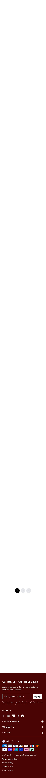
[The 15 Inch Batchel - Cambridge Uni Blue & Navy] (12, 232)
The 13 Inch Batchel (11, 353)
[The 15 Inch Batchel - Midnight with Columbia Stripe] (12, 303)
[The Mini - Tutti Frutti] (33, 303)
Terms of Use (7, 767)
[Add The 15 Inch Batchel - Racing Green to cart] (4, 133)
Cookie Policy (7, 770)
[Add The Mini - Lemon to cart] (25, 361)
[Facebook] (3, 716)
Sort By (39, 55)
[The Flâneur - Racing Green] (33, 75)
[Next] (42, 46)
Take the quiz (14, 504)
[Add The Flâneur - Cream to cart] (4, 430)
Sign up (37, 696)
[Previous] (3, 46)
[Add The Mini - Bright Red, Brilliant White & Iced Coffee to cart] (25, 430)
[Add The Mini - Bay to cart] (25, 518)
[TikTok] (18, 716)
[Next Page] (28, 590)
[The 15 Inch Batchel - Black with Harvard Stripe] (33, 564)
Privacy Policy (7, 763)
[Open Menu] (5, 5)
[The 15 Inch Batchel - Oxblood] (33, 144)
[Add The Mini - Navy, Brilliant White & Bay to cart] (25, 327)
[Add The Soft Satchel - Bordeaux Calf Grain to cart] (4, 361)
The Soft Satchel (31, 282)
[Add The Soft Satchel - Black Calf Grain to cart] (4, 518)
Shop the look (23, 211)
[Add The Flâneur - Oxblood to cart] (4, 64)
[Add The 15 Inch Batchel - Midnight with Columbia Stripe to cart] (4, 292)
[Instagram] (8, 716)
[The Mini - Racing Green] (12, 406)
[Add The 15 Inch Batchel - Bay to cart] (25, 221)
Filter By (26, 55)
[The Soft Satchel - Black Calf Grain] (12, 529)
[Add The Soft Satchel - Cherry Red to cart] (25, 255)
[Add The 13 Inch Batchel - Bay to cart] (4, 327)
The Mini (28, 319)
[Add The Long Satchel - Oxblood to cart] (4, 553)
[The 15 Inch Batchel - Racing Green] (12, 144)
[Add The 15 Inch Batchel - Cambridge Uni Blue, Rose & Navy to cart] (25, 98)
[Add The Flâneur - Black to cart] (4, 98)
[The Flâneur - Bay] (33, 406)
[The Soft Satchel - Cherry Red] (33, 267)
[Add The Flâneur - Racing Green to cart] (25, 64)
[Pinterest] (22, 716)
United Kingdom (12, 741)
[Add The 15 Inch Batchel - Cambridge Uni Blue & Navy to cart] (4, 221)
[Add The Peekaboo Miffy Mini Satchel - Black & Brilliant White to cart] (4, 255)
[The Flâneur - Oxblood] (12, 75)
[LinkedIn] (13, 716)
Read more (23, 41)
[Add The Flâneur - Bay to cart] (25, 395)
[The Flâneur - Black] (12, 109)
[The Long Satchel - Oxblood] (12, 564)
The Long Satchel (10, 579)
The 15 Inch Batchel (32, 125)
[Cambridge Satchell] (23, 5)
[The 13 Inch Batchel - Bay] (12, 338)
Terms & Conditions (9, 759)
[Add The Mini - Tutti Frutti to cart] (25, 292)
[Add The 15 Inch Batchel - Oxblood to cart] (25, 133)
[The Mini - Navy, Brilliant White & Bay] (33, 338)
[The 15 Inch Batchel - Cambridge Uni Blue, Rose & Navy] (33, 109)
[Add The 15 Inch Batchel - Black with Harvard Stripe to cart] (25, 553)
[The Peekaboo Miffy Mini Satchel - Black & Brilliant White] (12, 267)
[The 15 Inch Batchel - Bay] (33, 232)
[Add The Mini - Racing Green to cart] (4, 395)
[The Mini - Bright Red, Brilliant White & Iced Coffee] (33, 441)
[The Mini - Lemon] (33, 372)
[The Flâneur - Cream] (12, 441)
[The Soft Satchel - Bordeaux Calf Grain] (12, 372)
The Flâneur (8, 91)
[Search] (9, 5)
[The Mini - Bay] (33, 529)
